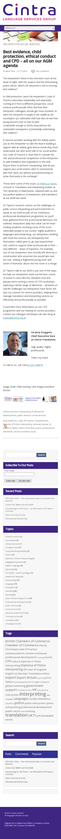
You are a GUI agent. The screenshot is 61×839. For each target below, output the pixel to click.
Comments (21, 754)
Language (9, 584)
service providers (22, 431)
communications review (19, 653)
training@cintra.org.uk (14, 317)
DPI (25, 669)
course (48, 657)
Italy (48, 695)
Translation (10, 620)
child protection (10, 411)
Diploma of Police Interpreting (17, 424)
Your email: (10, 470)
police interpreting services (17, 598)
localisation (10, 587)
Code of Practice (26, 420)
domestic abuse (40, 424)
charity (43, 645)
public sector (13, 711)
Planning (9, 594)
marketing (9, 591)
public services (24, 415)
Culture (8, 554)
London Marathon (39, 698)
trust (33, 431)
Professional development (16, 602)
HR (34, 690)
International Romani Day (16, 518)
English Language (12, 565)
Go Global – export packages (17, 573)
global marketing (15, 685)
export (10, 677)
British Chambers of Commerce (27, 641)
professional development (36, 707)
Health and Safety (13, 576)
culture (16, 661)
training (30, 711)
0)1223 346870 (35, 365)
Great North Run (24, 690)
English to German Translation (23, 673)
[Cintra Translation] (29, 19)
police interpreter (35, 703)
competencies (41, 420)
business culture (12, 536)
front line (30, 428)
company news (12, 547)
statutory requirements (15, 613)
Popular (36, 754)
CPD (8, 661)
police (38, 428)
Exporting (9, 569)
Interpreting (25, 411)
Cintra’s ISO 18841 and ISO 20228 (19, 504)
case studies (10, 540)
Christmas (11, 649)
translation (16, 715)
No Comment (42, 71)
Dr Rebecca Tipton (47, 183)
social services (39, 415)
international (42, 690)
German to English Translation (36, 682)
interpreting (33, 694)
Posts (8, 754)
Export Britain (27, 677)
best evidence (10, 420)
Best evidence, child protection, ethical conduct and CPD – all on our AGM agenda (29, 58)
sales (23, 711)
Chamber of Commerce (21, 645)
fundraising (19, 682)
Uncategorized (11, 623)
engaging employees (14, 562)
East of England (37, 669)
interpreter (12, 694)
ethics (22, 428)
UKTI (32, 715)
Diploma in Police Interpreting (18, 558)
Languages (20, 699)
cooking (40, 657)
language (9, 699)
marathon (9, 703)
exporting (41, 678)
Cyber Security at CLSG (15, 515)
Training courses (12, 616)
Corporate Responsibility (16, 551)
